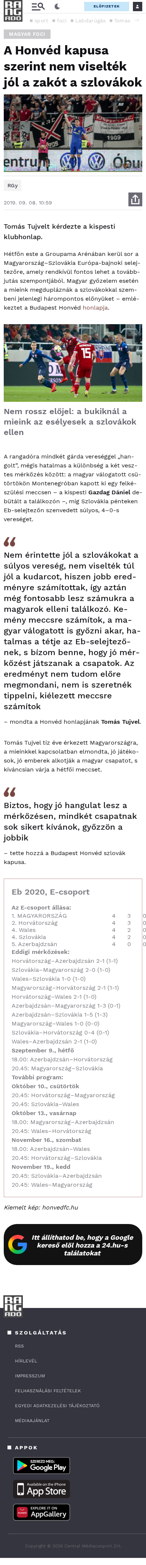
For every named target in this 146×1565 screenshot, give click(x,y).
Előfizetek (107, 6)
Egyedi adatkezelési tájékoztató (57, 1405)
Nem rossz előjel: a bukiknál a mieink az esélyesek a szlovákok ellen (70, 422)
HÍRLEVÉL (26, 1361)
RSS (19, 1346)
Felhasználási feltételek (48, 1390)
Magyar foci (27, 34)
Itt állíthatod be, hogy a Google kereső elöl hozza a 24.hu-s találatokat (82, 1245)
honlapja (95, 307)
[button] (136, 20)
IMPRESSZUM (30, 1375)
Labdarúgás (90, 21)
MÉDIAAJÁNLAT (32, 1420)
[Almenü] (38, 6)
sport (41, 21)
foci (62, 21)
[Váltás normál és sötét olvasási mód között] (57, 6)
